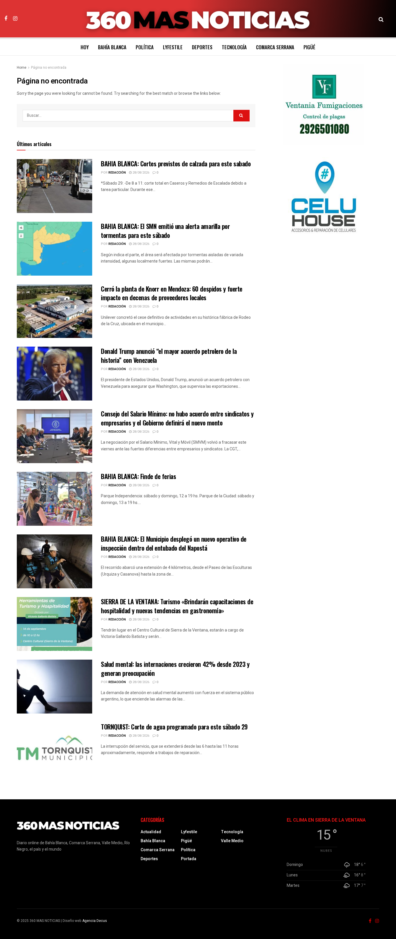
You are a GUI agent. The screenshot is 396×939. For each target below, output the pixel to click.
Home (21, 67)
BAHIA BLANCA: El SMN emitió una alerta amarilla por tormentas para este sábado (165, 230)
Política (145, 47)
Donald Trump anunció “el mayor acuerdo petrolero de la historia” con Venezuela (169, 355)
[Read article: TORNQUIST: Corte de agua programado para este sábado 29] (54, 749)
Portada (188, 859)
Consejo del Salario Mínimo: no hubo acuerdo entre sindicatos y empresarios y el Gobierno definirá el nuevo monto (177, 418)
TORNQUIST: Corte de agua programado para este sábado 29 (174, 726)
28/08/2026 (140, 172)
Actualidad (151, 832)
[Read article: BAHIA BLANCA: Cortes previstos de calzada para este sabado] (54, 186)
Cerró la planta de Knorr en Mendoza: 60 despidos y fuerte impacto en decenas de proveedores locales (171, 293)
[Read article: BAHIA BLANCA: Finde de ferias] (54, 499)
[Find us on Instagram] (15, 18)
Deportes (202, 47)
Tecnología (234, 47)
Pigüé (309, 47)
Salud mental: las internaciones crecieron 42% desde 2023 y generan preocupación (175, 668)
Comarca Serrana (275, 47)
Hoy (85, 47)
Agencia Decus (94, 920)
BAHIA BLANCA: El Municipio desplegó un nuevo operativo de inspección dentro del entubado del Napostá (173, 543)
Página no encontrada (48, 67)
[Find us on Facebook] (5, 18)
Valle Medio (232, 841)
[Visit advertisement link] (323, 104)
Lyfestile (173, 47)
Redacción (117, 172)
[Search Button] (381, 19)
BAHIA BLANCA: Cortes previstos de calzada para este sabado (175, 163)
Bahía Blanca (112, 47)
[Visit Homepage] (198, 19)
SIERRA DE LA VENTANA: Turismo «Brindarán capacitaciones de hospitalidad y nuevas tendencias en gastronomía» (177, 606)
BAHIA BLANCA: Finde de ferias (138, 476)
